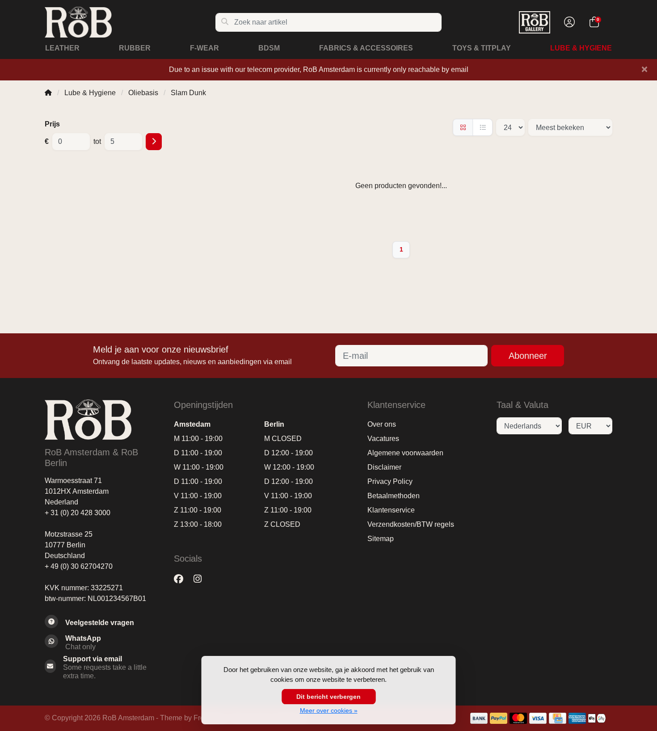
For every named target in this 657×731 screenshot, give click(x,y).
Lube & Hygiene (581, 48)
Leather (62, 48)
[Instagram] (201, 579)
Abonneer (528, 356)
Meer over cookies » (329, 710)
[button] (568, 22)
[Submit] (154, 141)
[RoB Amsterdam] (130, 22)
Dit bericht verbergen (328, 696)
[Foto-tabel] (463, 127)
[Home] (48, 93)
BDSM (269, 48)
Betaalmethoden (393, 496)
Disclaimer (384, 467)
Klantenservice (391, 510)
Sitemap (380, 538)
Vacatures (383, 438)
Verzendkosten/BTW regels (410, 524)
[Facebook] (182, 579)
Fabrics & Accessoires (366, 48)
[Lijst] (482, 127)
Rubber (135, 48)
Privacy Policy (390, 481)
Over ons (381, 424)
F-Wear (204, 48)
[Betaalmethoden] (479, 718)
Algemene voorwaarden (405, 453)
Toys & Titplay (481, 48)
